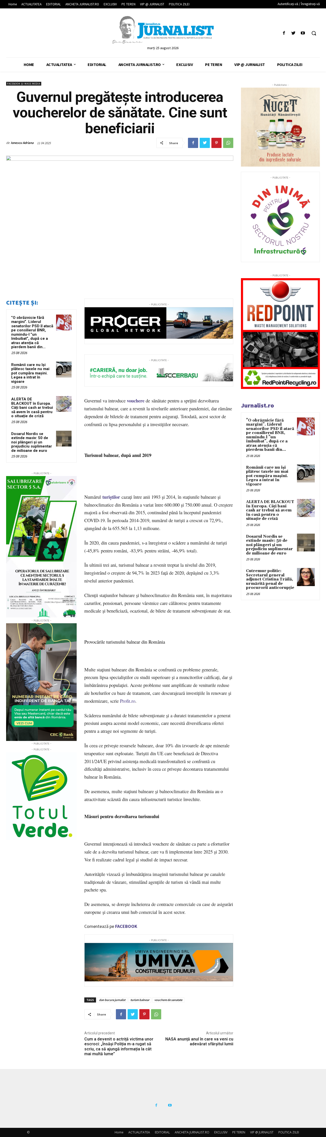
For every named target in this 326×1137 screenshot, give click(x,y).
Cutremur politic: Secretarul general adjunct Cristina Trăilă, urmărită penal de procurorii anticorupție (270, 579)
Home (119, 1132)
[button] (314, 33)
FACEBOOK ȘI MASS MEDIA (23, 83)
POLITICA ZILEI (288, 1132)
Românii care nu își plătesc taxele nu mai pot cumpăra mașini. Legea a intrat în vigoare (30, 373)
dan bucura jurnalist (112, 1000)
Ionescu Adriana (22, 143)
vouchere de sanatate (168, 1000)
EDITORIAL (162, 1132)
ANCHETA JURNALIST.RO (192, 1132)
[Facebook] (283, 33)
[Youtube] (303, 33)
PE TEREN (238, 1132)
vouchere (135, 400)
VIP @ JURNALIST (262, 1132)
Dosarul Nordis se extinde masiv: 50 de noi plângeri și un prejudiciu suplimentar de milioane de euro (31, 442)
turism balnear (139, 1000)
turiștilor (111, 496)
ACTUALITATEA (139, 1132)
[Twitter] (293, 33)
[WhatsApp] (228, 143)
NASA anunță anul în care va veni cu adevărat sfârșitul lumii (199, 1041)
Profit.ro (127, 701)
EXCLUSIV (220, 1132)
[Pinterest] (216, 143)
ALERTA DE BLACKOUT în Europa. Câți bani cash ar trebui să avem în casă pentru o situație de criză (32, 407)
